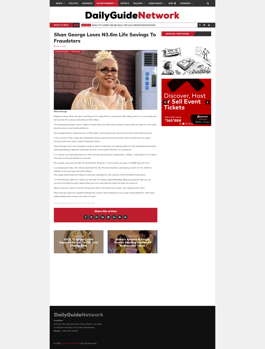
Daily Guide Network (70, 343)
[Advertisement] (182, 171)
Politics (73, 3)
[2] (183, 124)
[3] (186, 124)
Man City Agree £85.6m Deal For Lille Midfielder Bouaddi (124, 25)
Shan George (89, 203)
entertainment (65, 203)
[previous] (165, 102)
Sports (124, 3)
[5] (192, 124)
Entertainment (105, 3)
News (59, 3)
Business (87, 3)
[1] (180, 124)
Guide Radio (155, 3)
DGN (171, 3)
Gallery (137, 3)
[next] (207, 102)
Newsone (75, 51)
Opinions (185, 3)
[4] (189, 124)
